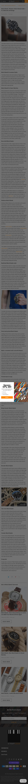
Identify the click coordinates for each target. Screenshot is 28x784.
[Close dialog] (27, 383)
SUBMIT (7, 397)
